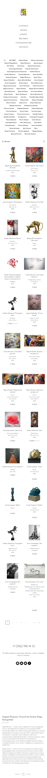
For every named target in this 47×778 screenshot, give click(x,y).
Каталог (23, 34)
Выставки (23, 39)
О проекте (23, 26)
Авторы (23, 30)
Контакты (23, 47)
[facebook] (29, 663)
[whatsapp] (17, 663)
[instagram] (25, 663)
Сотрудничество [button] (23, 43)
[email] (21, 663)
